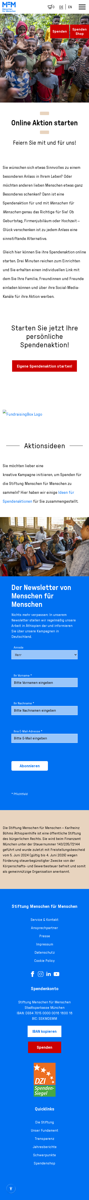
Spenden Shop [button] (79, 31)
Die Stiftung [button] (44, 1122)
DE (61, 7)
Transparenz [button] (44, 1138)
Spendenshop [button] (44, 1163)
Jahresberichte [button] (45, 1147)
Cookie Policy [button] (44, 960)
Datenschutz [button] (44, 952)
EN (70, 7)
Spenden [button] (59, 31)
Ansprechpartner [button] (44, 928)
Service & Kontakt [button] (44, 919)
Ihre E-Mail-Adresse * (28, 731)
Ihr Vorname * (23, 675)
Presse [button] (44, 936)
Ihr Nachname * (24, 703)
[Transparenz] (44, 1079)
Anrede (19, 647)
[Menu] (82, 7)
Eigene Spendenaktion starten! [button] (44, 366)
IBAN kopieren (44, 1031)
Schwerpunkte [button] (44, 1155)
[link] (9, 7)
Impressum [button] (44, 944)
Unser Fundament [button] (44, 1130)
